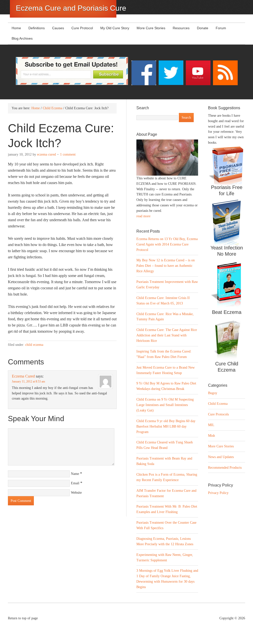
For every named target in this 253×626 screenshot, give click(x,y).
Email (75, 483)
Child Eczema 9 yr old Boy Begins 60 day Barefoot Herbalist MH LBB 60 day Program (165, 426)
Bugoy (212, 393)
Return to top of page (23, 618)
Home (16, 28)
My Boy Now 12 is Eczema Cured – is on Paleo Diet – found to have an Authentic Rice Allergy (165, 265)
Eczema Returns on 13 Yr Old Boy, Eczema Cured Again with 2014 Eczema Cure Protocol (167, 244)
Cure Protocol (82, 28)
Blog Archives (22, 38)
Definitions (35, 28)
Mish (211, 435)
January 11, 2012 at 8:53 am (28, 381)
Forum (221, 28)
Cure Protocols (218, 414)
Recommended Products (225, 467)
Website (76, 492)
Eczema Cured (46, 154)
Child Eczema (34, 345)
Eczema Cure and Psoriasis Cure (71, 8)
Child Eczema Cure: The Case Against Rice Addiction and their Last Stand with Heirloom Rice (166, 335)
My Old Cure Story (114, 28)
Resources (181, 28)
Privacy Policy (218, 493)
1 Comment (68, 154)
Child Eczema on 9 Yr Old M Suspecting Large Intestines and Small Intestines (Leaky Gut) (165, 405)
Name (75, 474)
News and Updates (221, 457)
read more (143, 216)
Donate (202, 28)
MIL (211, 425)
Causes (56, 28)
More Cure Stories (151, 28)
